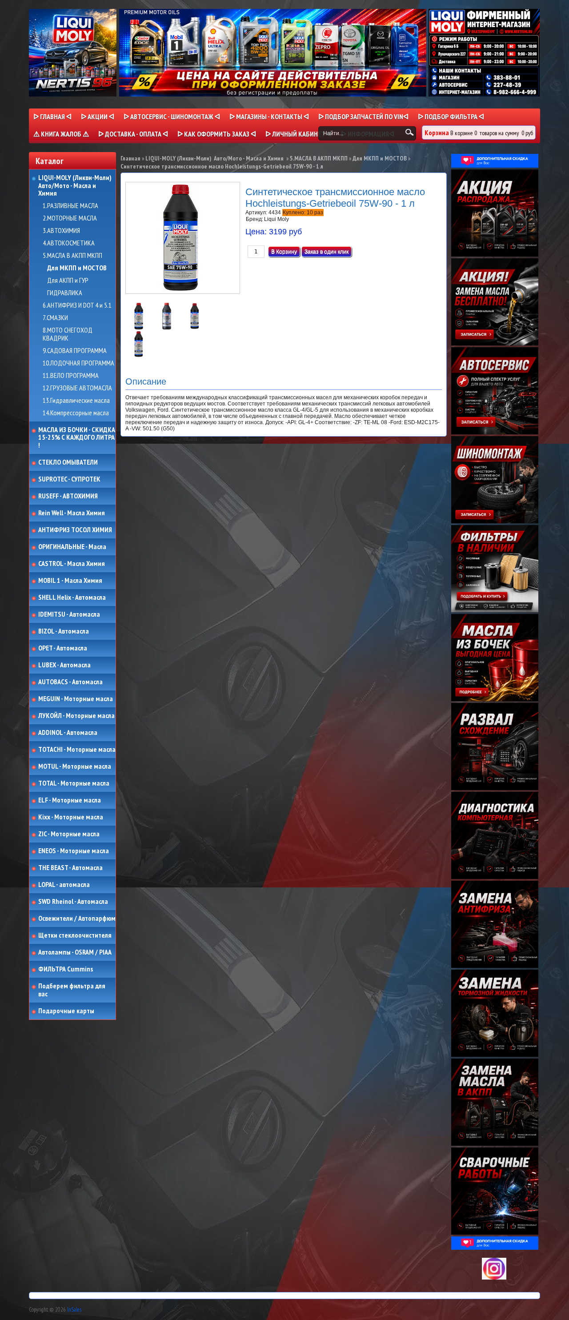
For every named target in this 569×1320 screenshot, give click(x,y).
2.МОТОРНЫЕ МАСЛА (70, 218)
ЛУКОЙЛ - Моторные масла (76, 716)
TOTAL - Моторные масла (73, 783)
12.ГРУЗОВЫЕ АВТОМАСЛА (77, 388)
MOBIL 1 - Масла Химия (70, 581)
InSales (74, 1309)
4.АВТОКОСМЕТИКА (69, 243)
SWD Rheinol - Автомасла (73, 902)
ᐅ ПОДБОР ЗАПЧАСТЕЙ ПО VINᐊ (363, 116)
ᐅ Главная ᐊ (52, 116)
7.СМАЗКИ (55, 318)
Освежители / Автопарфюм (77, 919)
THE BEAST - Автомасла (70, 868)
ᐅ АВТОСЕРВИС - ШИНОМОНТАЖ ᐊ (172, 116)
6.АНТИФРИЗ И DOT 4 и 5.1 (77, 305)
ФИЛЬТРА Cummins (65, 969)
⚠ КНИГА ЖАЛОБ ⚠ (61, 133)
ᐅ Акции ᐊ (97, 116)
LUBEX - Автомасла (64, 665)
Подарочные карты (66, 1011)
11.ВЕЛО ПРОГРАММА (71, 376)
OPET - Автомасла (62, 648)
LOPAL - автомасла (64, 885)
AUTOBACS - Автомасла (70, 682)
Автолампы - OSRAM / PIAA (75, 952)
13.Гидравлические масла (76, 401)
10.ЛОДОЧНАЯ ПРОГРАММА (78, 363)
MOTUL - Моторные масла (74, 766)
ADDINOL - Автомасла (67, 733)
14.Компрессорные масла (76, 413)
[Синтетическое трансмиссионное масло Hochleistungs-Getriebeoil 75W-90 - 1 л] (139, 328)
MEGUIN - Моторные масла (75, 699)
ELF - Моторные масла (69, 800)
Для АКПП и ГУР (67, 281)
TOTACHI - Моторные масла (77, 750)
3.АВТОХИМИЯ (61, 231)
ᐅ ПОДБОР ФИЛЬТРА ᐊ (451, 116)
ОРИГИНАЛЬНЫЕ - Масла (72, 547)
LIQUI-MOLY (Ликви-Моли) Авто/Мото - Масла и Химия (75, 185)
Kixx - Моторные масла (70, 817)
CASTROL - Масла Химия (71, 564)
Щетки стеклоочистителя (75, 935)
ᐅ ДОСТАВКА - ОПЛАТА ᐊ (133, 133)
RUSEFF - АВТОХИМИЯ (68, 496)
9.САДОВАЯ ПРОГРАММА (75, 351)
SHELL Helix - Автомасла (72, 598)
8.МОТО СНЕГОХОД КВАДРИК (67, 334)
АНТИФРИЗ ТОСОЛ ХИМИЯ (75, 530)
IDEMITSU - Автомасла (69, 614)
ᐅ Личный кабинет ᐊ (298, 133)
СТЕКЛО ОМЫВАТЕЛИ (68, 462)
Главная (130, 158)
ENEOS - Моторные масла (73, 851)
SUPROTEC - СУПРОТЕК (69, 479)
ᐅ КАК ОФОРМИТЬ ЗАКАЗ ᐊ (216, 133)
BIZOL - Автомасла (63, 631)
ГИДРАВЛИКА (64, 293)
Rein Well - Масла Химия (71, 513)
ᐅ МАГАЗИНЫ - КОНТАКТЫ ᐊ (269, 116)
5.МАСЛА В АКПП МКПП (72, 256)
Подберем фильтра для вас (71, 990)
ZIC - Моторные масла (69, 834)
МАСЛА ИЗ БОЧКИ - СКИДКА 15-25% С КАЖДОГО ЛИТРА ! (76, 437)
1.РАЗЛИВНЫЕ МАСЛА (70, 206)
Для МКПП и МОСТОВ (77, 268)
